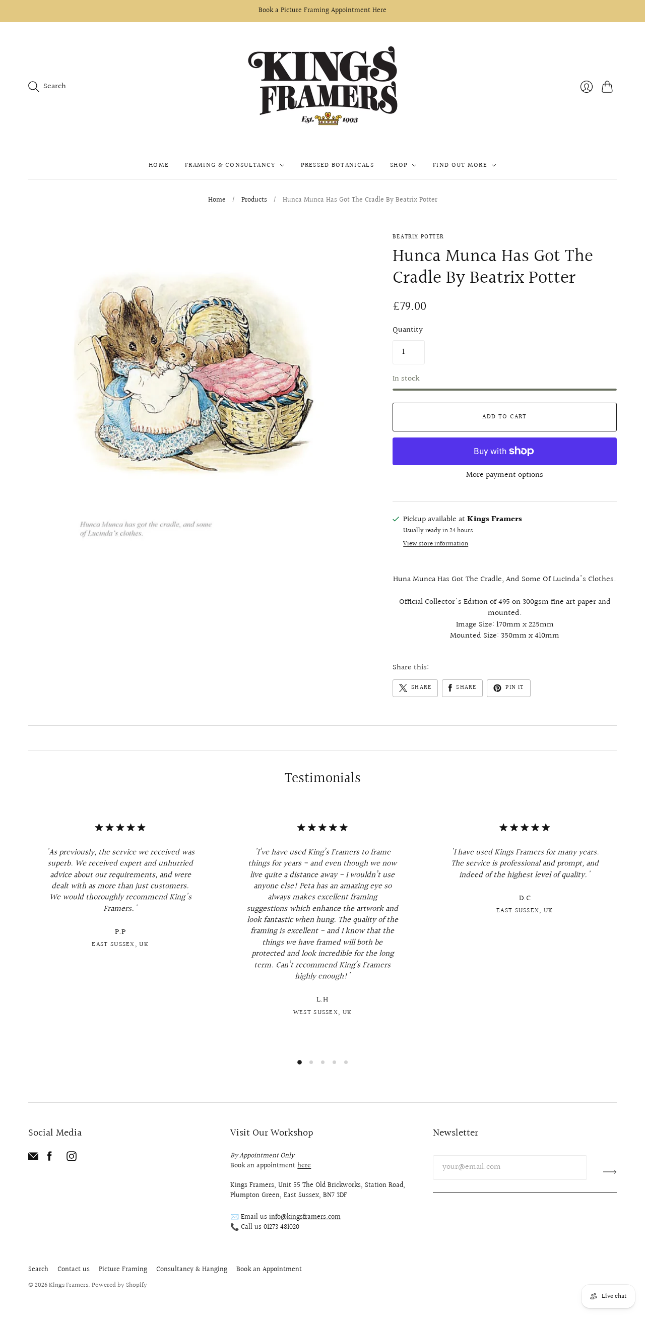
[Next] (616, 928)
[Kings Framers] (322, 87)
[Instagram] (72, 1159)
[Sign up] (610, 1171)
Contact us (73, 1269)
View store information (435, 544)
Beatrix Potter (418, 237)
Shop (399, 165)
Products (254, 201)
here (304, 1165)
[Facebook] (49, 1159)
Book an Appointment (269, 1269)
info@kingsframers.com (305, 1217)
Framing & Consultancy (230, 165)
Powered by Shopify (119, 1285)
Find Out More (460, 165)
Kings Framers (68, 1285)
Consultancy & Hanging (191, 1269)
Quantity (408, 330)
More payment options (504, 475)
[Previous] (28, 928)
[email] (33, 1159)
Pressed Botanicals (337, 165)
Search (38, 1269)
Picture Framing (123, 1269)
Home (159, 165)
